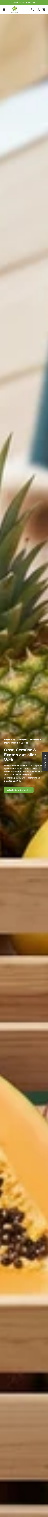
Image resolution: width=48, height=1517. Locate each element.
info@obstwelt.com (27, 2)
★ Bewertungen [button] (45, 761)
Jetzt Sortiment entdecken (18, 790)
